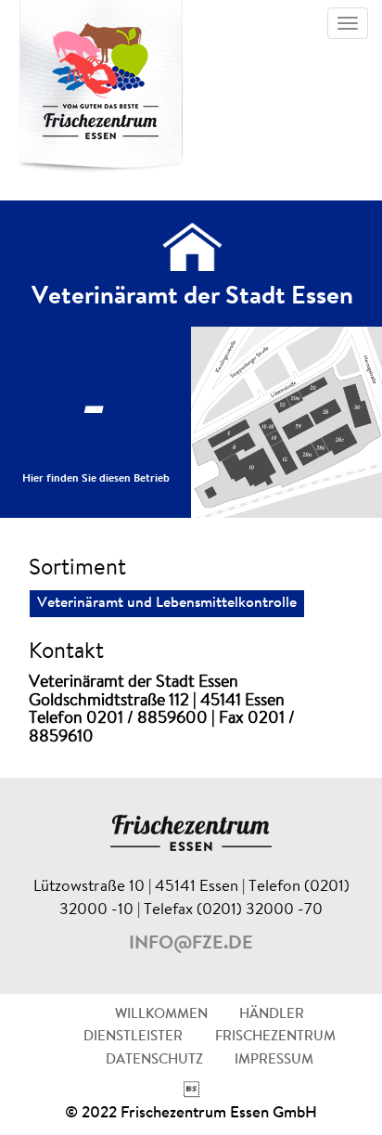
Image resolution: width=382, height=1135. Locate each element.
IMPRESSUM (274, 1060)
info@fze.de (191, 944)
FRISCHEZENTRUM (275, 1037)
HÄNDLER (271, 1015)
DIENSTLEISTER (133, 1037)
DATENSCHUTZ (154, 1060)
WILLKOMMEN (161, 1015)
